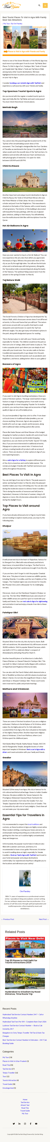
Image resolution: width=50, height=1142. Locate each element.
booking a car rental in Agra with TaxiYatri (25, 83)
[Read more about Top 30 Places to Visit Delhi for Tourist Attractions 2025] (25, 947)
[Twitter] (14, 1124)
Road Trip (6, 1065)
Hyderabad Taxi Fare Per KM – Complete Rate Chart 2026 (24, 1022)
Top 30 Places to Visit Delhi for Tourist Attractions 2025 (21, 961)
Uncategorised (8, 1088)
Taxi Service (7, 1069)
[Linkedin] (19, 1124)
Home (25, 1100)
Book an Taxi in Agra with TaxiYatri (23, 855)
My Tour (6, 24)
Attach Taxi (25, 1105)
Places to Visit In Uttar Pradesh (15, 1061)
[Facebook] (31, 1124)
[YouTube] (36, 1124)
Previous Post (7, 919)
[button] (39, 5)
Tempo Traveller (9, 1073)
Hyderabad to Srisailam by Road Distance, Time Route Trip (22, 992)
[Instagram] (25, 1124)
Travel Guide (7, 1084)
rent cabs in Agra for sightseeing (35, 601)
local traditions (33, 824)
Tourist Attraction (9, 1080)
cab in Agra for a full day (16, 460)
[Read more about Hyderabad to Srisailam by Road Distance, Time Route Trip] (25, 978)
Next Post (44, 919)
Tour (4, 1076)
